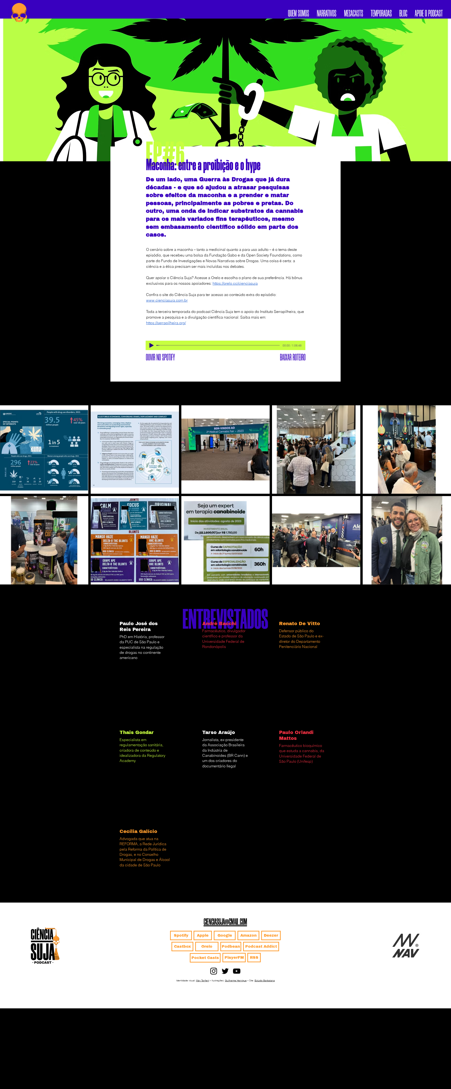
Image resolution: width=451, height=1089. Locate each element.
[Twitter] (225, 971)
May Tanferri (202, 980)
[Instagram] (213, 971)
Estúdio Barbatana (265, 980)
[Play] (151, 345)
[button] (381, 12)
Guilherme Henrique (236, 980)
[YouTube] (236, 971)
